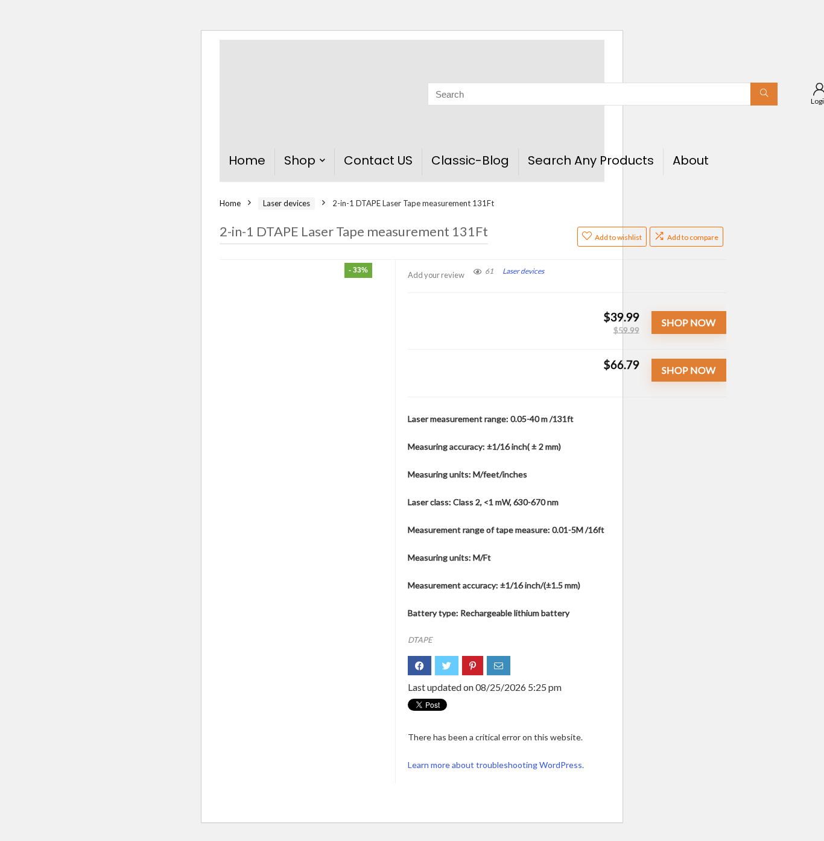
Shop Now (688, 322)
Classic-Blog (470, 160)
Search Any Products (591, 160)
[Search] (764, 94)
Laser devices (286, 203)
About (691, 160)
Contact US (378, 160)
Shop (299, 160)
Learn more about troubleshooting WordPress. (496, 765)
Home (247, 160)
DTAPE (420, 639)
